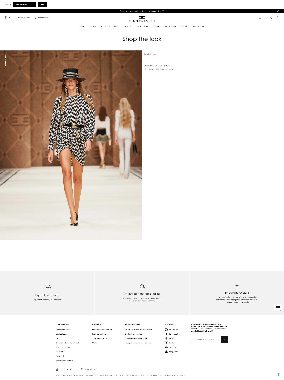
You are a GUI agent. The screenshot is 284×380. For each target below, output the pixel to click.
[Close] (278, 4)
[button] (142, 11)
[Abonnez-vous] (224, 339)
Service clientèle (24, 17)
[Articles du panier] (277, 17)
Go (42, 4)
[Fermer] (277, 11)
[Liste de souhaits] (271, 17)
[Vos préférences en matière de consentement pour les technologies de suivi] (279, 375)
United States (22, 4)
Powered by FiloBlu (176, 375)
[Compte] (266, 17)
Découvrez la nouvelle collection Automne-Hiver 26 (142, 11)
